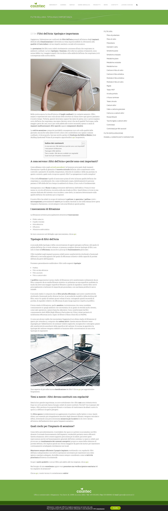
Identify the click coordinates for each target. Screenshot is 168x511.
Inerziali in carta (112, 47)
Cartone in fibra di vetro (115, 70)
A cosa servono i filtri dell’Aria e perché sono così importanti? (65, 146)
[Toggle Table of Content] (82, 143)
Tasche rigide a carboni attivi (117, 121)
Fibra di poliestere (113, 35)
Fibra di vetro (111, 39)
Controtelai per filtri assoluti (116, 129)
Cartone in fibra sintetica (115, 74)
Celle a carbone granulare (116, 109)
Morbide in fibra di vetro (115, 82)
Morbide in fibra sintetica (115, 78)
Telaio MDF (111, 90)
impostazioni (100, 509)
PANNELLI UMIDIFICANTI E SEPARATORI (119, 137)
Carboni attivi (111, 105)
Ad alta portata (112, 94)
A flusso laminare (113, 97)
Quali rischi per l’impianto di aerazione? (57, 155)
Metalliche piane (112, 59)
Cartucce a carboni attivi (115, 113)
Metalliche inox (112, 66)
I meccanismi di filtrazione (53, 148)
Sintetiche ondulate (114, 55)
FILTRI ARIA (108, 31)
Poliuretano (111, 43)
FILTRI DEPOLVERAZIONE (113, 133)
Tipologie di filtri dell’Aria (53, 151)
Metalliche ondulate (114, 62)
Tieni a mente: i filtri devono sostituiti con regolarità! (61, 153)
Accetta (115, 508)
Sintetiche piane (112, 51)
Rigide (109, 86)
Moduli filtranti (112, 117)
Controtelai (111, 125)
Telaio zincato (112, 101)
